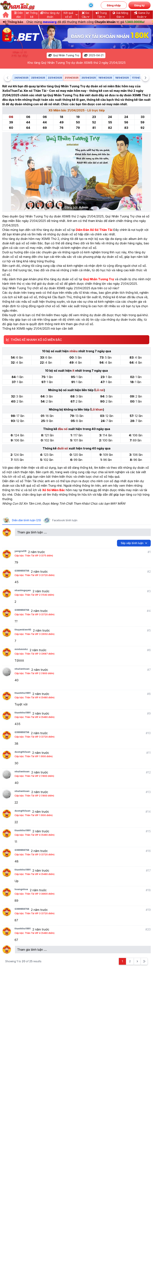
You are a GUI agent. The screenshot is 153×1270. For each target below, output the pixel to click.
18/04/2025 (122, 77)
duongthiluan (22, 751)
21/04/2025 (71, 77)
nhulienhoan (22, 668)
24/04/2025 (21, 77)
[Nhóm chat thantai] (91, 5)
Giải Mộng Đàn (121, 14)
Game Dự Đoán (143, 14)
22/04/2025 (55, 77)
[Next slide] (145, 77)
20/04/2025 (89, 77)
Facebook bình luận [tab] (64, 520)
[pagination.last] (144, 961)
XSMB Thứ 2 (50, 239)
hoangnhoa (21, 889)
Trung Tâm (102, 14)
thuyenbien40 (23, 629)
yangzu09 (20, 551)
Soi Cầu (85, 14)
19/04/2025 (105, 77)
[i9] (76, 37)
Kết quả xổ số (68, 14)
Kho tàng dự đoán (51, 14)
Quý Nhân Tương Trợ (66, 55)
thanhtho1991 (23, 693)
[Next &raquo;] (137, 961)
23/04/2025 (38, 77)
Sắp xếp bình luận (132, 543)
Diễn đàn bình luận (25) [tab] (26, 520)
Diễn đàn (19, 14)
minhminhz (21, 649)
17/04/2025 (139, 77)
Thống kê (33, 14)
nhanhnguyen (23, 590)
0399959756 (22, 570)
